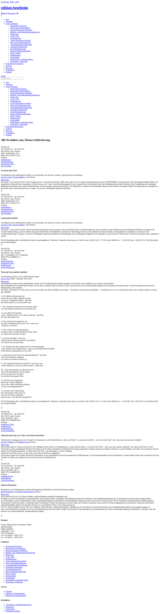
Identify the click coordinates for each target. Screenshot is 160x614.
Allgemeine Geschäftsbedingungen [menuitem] (19, 605)
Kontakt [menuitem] (9, 72)
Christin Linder (6, 177)
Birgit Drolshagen (7, 492)
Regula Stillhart (19, 177)
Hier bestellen (6, 166)
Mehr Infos (5, 180)
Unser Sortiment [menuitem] (12, 24)
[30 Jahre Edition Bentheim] (10, 2)
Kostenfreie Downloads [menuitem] (14, 64)
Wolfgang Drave (24, 442)
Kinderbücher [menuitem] (15, 55)
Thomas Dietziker (7, 442)
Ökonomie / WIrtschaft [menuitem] (18, 62)
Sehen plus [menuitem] (14, 34)
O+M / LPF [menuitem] (14, 36)
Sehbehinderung (7, 162)
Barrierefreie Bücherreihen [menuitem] (20, 28)
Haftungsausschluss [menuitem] (13, 611)
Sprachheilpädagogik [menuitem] (18, 49)
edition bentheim (14, 7)
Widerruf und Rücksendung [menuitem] (16, 596)
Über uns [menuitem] (9, 68)
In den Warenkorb (7, 268)
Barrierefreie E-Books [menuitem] (18, 26)
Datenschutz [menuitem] (10, 609)
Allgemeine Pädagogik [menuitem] (18, 47)
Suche (3, 76)
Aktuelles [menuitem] (9, 22)
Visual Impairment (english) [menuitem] (20, 40)
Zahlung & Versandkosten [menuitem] (15, 593)
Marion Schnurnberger (26, 492)
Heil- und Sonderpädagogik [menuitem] (20, 43)
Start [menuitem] (7, 19)
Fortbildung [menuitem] (10, 70)
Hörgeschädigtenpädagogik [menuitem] (20, 51)
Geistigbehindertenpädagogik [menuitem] (21, 45)
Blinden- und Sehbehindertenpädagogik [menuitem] (25, 32)
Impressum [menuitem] (10, 607)
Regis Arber (5, 279)
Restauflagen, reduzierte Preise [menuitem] (21, 59)
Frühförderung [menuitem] (15, 38)
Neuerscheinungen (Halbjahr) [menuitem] (21, 30)
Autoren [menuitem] (9, 66)
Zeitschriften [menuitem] (15, 57)
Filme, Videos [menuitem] (15, 53)
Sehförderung (6, 160)
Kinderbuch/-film (7, 164)
